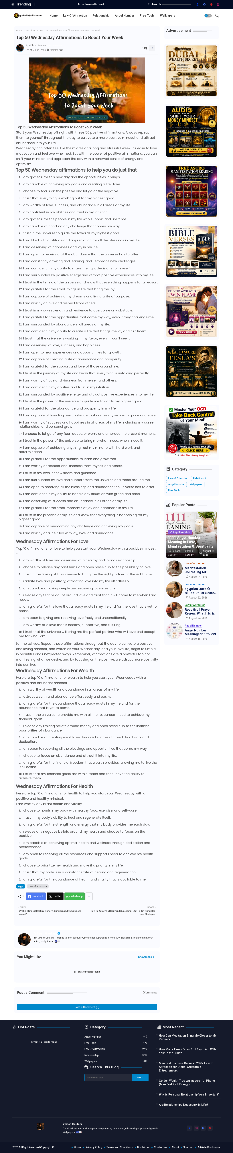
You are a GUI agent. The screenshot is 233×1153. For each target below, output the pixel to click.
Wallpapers (167, 15)
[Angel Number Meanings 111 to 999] (174, 631)
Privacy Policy (94, 1147)
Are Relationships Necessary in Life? (183, 1104)
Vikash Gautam (45, 933)
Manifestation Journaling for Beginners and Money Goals (201, 570)
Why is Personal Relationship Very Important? (189, 1094)
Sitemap (188, 1147)
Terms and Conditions (119, 1147)
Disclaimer (143, 1147)
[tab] (53, 15)
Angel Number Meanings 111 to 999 (200, 632)
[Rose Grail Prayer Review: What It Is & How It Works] (174, 610)
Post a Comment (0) (87, 1007)
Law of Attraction (75, 15)
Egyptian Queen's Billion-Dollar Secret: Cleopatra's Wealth (200, 591)
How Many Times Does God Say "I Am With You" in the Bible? (187, 1051)
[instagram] (218, 4)
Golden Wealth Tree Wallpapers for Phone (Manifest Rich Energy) (187, 1082)
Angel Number (124, 15)
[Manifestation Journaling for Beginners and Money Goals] (174, 568)
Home (54, 15)
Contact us (160, 1147)
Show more (145, 956)
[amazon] (197, 4)
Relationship (100, 15)
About (175, 1147)
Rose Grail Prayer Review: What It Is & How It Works (199, 611)
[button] (208, 15)
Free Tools (147, 15)
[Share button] (89, 896)
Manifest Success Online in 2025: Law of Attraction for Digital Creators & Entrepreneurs (186, 1066)
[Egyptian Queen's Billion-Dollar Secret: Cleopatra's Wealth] (174, 589)
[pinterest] (211, 4)
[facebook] (204, 4)
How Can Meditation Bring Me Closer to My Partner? (187, 1037)
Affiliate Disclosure (209, 1147)
